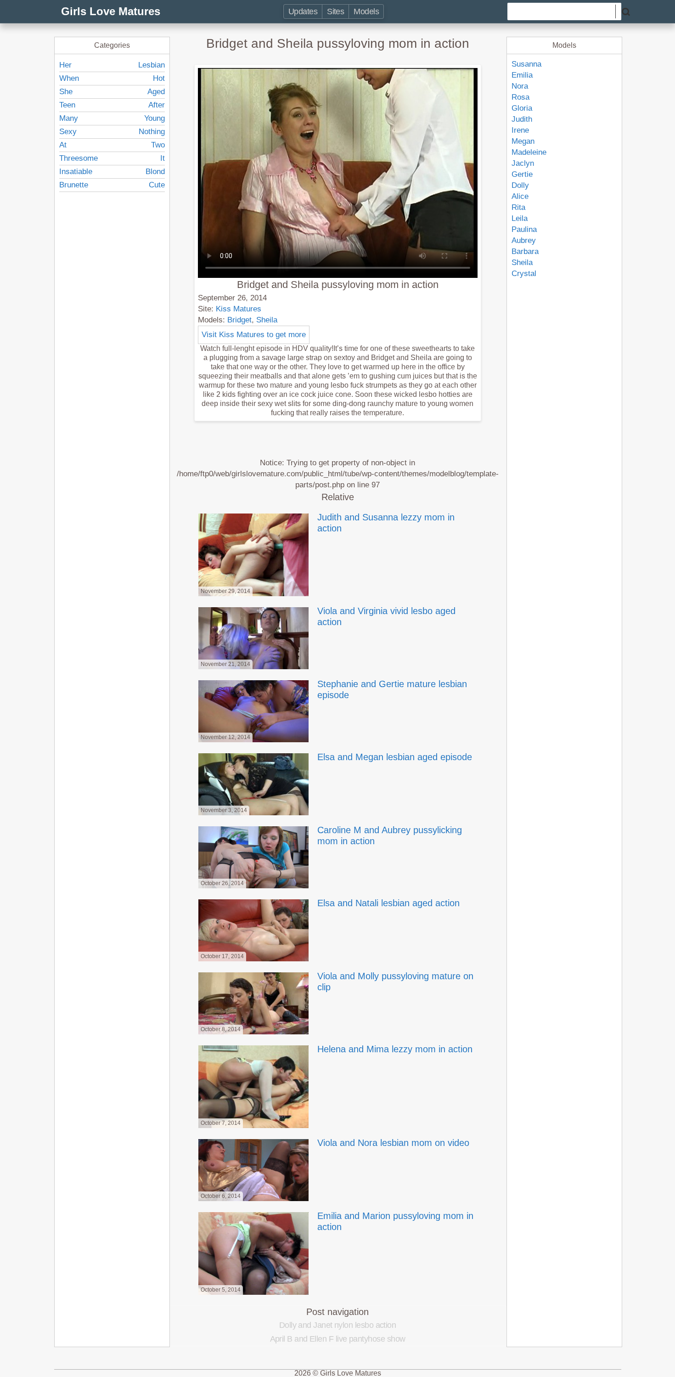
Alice (520, 196)
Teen (67, 105)
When (69, 78)
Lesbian (151, 65)
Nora (520, 86)
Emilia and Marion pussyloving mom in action (395, 1221)
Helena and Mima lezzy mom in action (394, 1049)
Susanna (526, 64)
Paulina (524, 229)
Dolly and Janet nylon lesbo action (337, 1325)
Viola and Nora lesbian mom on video (393, 1143)
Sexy (68, 131)
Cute (157, 185)
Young (154, 118)
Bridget (239, 320)
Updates (302, 11)
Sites (335, 11)
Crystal (524, 273)
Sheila (266, 320)
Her (65, 65)
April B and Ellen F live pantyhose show (337, 1338)
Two (158, 145)
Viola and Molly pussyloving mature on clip (395, 981)
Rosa (520, 97)
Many (68, 118)
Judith (522, 119)
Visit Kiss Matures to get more (254, 334)
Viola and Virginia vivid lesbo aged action (386, 616)
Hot (159, 78)
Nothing (152, 131)
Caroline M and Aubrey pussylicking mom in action (389, 835)
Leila (520, 218)
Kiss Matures (238, 309)
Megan (523, 141)
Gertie (522, 174)
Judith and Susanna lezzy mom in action (386, 522)
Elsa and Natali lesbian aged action (388, 903)
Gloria (522, 108)
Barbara (525, 251)
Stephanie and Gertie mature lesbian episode (392, 689)
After (156, 105)
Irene (520, 130)
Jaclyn (523, 163)
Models (366, 11)
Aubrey (524, 240)
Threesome (78, 158)
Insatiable (75, 171)
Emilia (522, 75)
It (162, 158)
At (63, 145)
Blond (155, 171)
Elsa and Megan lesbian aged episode (394, 757)
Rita (518, 207)
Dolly (520, 185)
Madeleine (529, 152)
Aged (156, 91)
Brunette (73, 185)
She (66, 91)
